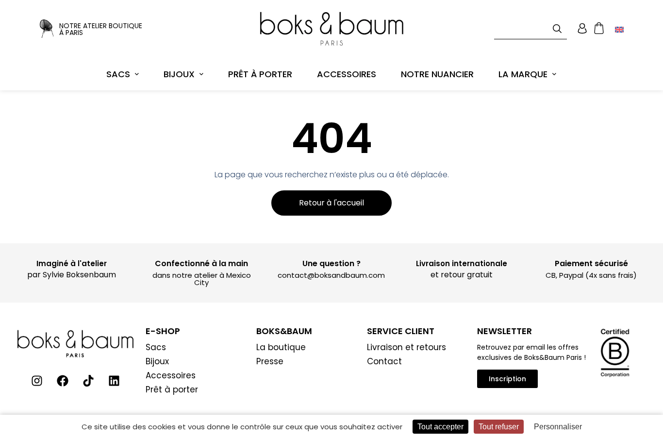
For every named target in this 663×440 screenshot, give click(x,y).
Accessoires (346, 74)
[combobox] (530, 28)
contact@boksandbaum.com (331, 275)
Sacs (118, 74)
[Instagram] (37, 380)
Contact (384, 361)
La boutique (281, 347)
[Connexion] (582, 28)
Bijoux (179, 74)
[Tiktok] (88, 380)
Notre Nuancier (437, 74)
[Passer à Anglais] (619, 29)
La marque (522, 74)
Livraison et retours (406, 347)
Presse (269, 361)
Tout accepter (440, 427)
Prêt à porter (260, 74)
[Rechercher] (559, 28)
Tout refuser (499, 427)
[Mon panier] (599, 28)
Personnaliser (558, 427)
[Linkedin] (114, 380)
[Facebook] (62, 380)
